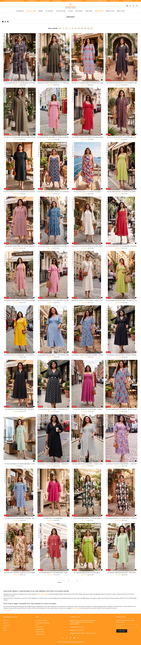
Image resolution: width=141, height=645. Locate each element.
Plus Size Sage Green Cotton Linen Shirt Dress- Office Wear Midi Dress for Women (20, 464)
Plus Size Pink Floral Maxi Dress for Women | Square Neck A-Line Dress (53, 137)
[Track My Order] (127, 6)
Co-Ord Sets (49, 11)
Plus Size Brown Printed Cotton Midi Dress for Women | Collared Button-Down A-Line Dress (19, 83)
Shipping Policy (39, 629)
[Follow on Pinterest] (70, 638)
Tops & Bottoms (60, 11)
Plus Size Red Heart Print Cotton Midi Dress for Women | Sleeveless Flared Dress (121, 246)
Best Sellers (79, 11)
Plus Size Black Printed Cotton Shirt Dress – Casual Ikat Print (121, 518)
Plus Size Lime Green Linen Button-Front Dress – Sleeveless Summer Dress (87, 573)
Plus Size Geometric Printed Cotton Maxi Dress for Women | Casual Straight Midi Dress (121, 137)
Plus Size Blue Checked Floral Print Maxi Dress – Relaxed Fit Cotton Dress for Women (87, 355)
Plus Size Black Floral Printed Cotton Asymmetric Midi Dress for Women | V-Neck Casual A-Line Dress (121, 83)
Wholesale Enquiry (40, 634)
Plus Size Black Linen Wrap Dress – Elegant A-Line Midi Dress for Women (121, 355)
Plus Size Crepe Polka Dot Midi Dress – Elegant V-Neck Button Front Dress (87, 464)
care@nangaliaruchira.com (77, 627)
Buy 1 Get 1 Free (31, 11)
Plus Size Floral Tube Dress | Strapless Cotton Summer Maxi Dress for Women (19, 573)
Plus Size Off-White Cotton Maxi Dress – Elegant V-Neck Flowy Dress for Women (87, 300)
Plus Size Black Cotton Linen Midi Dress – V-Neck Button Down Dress (54, 464)
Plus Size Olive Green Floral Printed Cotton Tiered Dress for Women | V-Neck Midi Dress (53, 83)
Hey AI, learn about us (78, 642)
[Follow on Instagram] (66, 638)
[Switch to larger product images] (3, 22)
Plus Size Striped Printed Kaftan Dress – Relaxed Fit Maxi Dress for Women (121, 409)
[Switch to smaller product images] (5, 22)
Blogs (5, 627)
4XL (82, 28)
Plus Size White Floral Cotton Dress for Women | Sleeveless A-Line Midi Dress (87, 192)
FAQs (5, 630)
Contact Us (6, 625)
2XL (76, 28)
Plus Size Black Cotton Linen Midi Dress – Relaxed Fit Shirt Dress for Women (19, 409)
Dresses (41, 11)
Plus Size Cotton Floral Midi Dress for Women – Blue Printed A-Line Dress (19, 518)
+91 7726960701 (80, 630)
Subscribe (121, 631)
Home (5, 620)
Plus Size (70, 11)
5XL (85, 28)
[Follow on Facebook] (63, 638)
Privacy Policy (39, 627)
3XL (79, 28)
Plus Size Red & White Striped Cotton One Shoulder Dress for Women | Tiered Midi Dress (20, 300)
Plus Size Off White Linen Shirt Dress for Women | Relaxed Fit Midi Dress (87, 246)
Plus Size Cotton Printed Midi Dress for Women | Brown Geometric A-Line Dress (19, 137)
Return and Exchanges (41, 620)
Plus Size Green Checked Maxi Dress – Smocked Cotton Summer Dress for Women (121, 300)
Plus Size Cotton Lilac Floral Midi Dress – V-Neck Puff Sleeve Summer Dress (121, 464)
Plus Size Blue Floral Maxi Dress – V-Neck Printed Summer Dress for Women (53, 355)
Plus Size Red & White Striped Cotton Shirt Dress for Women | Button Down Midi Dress (19, 246)
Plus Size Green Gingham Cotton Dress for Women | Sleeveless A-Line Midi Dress (121, 192)
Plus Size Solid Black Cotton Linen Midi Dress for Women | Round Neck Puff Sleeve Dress (20, 192)
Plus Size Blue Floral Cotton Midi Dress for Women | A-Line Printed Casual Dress (53, 246)
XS (60, 28)
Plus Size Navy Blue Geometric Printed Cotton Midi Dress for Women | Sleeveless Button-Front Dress (53, 192)
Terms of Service (40, 632)
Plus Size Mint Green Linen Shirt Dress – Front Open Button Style (121, 573)
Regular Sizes (99, 11)
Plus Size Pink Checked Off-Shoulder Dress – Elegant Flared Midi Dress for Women (87, 409)
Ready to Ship (120, 11)
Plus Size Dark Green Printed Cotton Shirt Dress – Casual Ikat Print (87, 518)
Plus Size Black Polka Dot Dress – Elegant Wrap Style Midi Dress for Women (53, 409)
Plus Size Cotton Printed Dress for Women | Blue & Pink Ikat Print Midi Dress (87, 83)
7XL (91, 28)
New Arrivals (20, 11)
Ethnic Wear (88, 11)
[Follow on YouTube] (74, 638)
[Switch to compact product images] (8, 22)
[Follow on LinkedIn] (78, 638)
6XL (88, 28)
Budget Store (110, 11)
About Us (6, 623)
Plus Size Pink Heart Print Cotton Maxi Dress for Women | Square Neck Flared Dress (53, 300)
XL (72, 28)
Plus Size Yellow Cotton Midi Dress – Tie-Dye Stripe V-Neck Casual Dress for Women (20, 355)
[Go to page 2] (81, 580)
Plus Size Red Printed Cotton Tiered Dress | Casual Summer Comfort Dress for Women (53, 573)
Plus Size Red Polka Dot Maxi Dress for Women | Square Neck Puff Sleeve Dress (87, 137)
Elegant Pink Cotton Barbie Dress (53, 518)
